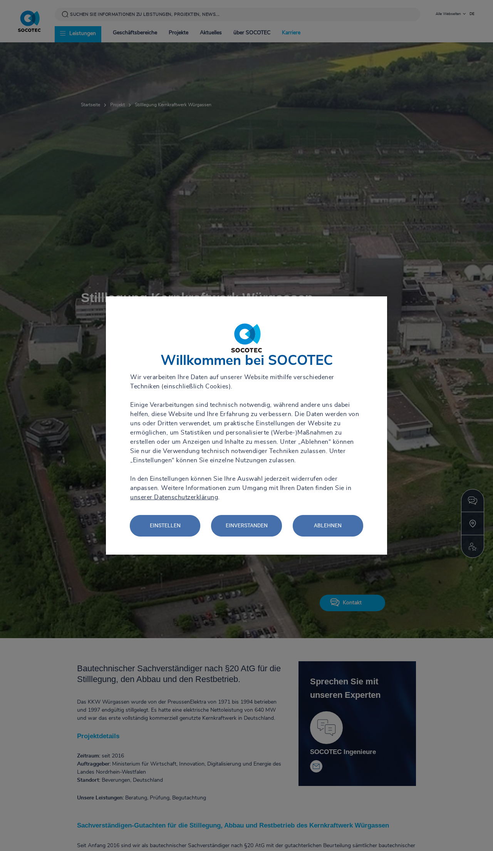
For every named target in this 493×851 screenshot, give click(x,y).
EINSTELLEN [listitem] (165, 525)
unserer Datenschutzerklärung (174, 497)
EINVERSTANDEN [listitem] (247, 525)
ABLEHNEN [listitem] (328, 525)
